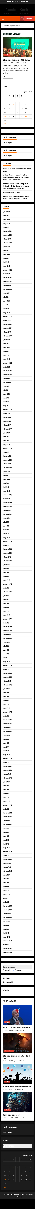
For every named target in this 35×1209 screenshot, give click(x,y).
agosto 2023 (6, 339)
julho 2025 (6, 250)
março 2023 (6, 359)
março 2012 (6, 848)
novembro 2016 (7, 630)
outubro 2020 (7, 464)
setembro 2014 (7, 731)
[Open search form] (17, 19)
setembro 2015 (7, 685)
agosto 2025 (6, 246)
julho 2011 (6, 879)
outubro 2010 (7, 913)
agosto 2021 (6, 433)
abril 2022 (6, 402)
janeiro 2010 (6, 945)
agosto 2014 (6, 735)
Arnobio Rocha (17, 9)
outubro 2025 (7, 239)
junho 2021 (6, 440)
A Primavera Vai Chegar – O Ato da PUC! (17, 47)
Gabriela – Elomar (14, 192)
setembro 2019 (7, 514)
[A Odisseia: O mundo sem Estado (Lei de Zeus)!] (17, 1043)
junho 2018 (6, 572)
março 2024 (6, 312)
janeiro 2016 (6, 669)
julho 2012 (6, 832)
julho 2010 (6, 925)
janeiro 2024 (6, 320)
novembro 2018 (7, 553)
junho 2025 (6, 254)
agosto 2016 (6, 642)
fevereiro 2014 (7, 758)
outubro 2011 (7, 867)
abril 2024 (6, 309)
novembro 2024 (7, 281)
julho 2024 (6, 297)
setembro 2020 (7, 467)
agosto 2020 (6, 471)
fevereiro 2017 (7, 619)
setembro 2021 (7, 429)
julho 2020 (6, 475)
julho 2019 (6, 522)
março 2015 (6, 708)
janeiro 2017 (6, 623)
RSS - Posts (6, 978)
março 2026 (6, 223)
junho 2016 (6, 650)
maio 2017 (6, 607)
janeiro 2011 (6, 902)
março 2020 (6, 491)
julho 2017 (6, 599)
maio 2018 (6, 576)
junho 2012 (6, 836)
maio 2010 (6, 929)
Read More (8, 77)
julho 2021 (6, 436)
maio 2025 (6, 258)
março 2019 (6, 537)
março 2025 (6, 266)
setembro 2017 (7, 592)
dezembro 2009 (7, 948)
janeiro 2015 (6, 716)
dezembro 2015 (7, 673)
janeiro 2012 (6, 855)
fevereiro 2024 (7, 316)
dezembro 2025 (7, 231)
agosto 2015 (6, 689)
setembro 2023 (7, 336)
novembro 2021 (7, 421)
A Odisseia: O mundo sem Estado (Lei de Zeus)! (16, 1057)
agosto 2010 (6, 921)
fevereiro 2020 (7, 495)
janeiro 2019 (6, 545)
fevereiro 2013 (7, 805)
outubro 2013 (7, 774)
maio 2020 (6, 483)
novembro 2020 (7, 460)
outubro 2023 (7, 332)
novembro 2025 (7, 235)
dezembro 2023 (7, 324)
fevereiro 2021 (7, 448)
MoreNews (29, 1194)
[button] (3, 19)
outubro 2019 (7, 510)
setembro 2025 (7, 243)
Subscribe (29, 19)
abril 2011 (6, 890)
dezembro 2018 (7, 549)
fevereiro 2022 (7, 409)
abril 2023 (6, 355)
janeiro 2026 (7, 227)
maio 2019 (6, 530)
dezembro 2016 (7, 626)
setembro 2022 (7, 382)
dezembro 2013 (7, 766)
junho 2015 (6, 696)
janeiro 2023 (6, 367)
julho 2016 (6, 646)
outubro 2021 (7, 425)
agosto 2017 (6, 596)
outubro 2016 (7, 634)
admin (5, 62)
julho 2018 (6, 568)
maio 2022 (6, 398)
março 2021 (6, 444)
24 (5, 116)
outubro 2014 (7, 727)
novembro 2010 (7, 910)
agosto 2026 (6, 212)
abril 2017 (6, 611)
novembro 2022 (7, 374)
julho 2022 (6, 390)
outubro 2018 (7, 557)
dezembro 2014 (7, 720)
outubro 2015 (7, 681)
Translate (18, 970)
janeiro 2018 (6, 588)
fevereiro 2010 (7, 941)
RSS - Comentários (8, 982)
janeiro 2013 (6, 809)
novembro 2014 (7, 723)
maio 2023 (6, 351)
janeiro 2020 (7, 499)
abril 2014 (6, 751)
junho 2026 (6, 219)
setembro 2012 (7, 824)
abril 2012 (6, 844)
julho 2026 (6, 215)
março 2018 (6, 580)
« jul (4, 124)
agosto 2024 (6, 293)
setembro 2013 (7, 778)
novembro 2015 (7, 677)
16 (30, 108)
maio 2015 (6, 700)
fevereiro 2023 (7, 363)
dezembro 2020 (7, 456)
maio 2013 (6, 793)
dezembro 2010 (7, 906)
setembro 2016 (7, 638)
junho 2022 (6, 394)
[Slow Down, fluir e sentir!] (17, 1102)
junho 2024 (6, 301)
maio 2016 (6, 654)
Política (7, 55)
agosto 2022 (6, 386)
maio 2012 (6, 840)
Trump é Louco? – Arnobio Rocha (13, 196)
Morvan (5, 168)
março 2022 (6, 405)
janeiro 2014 (6, 762)
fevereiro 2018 (7, 584)
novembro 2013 (7, 770)
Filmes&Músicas (9, 1051)
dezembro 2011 (7, 859)
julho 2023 (6, 343)
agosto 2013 (6, 782)
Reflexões (7, 1110)
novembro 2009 (8, 952)
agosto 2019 (6, 518)
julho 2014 (6, 739)
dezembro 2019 (7, 502)
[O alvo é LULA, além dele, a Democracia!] (17, 1015)
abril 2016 (6, 658)
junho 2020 (6, 479)
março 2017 (6, 615)
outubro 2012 (7, 820)
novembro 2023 (7, 328)
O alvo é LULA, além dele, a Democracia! (16, 1027)
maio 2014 (6, 747)
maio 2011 (6, 886)
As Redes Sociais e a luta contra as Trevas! (17, 1086)
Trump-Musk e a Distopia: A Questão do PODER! (16, 197)
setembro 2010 (7, 917)
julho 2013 (6, 786)
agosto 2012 (6, 828)
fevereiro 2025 (7, 270)
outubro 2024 (7, 285)
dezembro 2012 (7, 813)
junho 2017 (6, 603)
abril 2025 (6, 262)
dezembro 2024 (7, 277)
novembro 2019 (7, 506)
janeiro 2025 (6, 274)
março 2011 (6, 894)
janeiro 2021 (6, 452)
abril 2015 (6, 704)
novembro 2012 (7, 816)
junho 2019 (6, 526)
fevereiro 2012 (7, 851)
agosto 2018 (6, 564)
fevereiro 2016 (7, 665)
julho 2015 (6, 692)
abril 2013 (6, 797)
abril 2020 (6, 487)
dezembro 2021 (7, 417)
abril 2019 (6, 533)
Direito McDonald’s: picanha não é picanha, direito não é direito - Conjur (15, 184)
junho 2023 (6, 347)
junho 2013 (6, 789)
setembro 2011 (7, 871)
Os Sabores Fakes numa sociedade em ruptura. (16, 187)
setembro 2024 (7, 289)
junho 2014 (6, 743)
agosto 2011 (6, 875)
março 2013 (6, 801)
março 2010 (6, 937)
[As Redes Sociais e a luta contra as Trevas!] (17, 1074)
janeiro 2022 (6, 413)
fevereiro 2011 (7, 898)
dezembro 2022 (7, 371)
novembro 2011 (7, 863)
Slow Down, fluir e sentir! (11, 1115)
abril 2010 (6, 933)
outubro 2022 (7, 378)
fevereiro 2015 (7, 712)
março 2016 (6, 661)
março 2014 (6, 754)
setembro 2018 (7, 561)
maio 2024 (6, 305)
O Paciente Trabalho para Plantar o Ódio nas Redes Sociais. (16, 178)
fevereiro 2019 (7, 541)
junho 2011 (6, 882)
